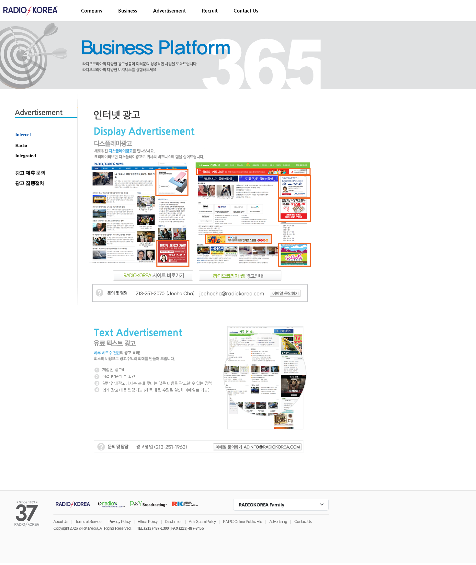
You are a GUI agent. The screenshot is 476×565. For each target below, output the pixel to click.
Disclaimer (173, 521)
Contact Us (303, 521)
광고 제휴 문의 (30, 172)
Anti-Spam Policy (202, 521)
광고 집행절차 (29, 183)
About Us (60, 521)
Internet (23, 134)
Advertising (278, 521)
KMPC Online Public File (242, 521)
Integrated (25, 155)
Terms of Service (88, 521)
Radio (21, 145)
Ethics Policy (147, 521)
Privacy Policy (119, 521)
